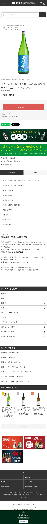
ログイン (3, 481)
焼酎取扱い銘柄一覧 (8, 357)
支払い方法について (20, 492)
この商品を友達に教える (10, 158)
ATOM (25, 497)
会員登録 (27, 477)
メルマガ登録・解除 (37, 494)
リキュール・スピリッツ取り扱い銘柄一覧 (16, 372)
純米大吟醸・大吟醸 (18, 25)
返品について (6, 114)
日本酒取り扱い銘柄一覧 (10, 353)
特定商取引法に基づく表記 (10, 116)
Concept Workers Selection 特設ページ (15, 381)
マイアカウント (5, 477)
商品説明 (12, 172)
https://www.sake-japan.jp (26, 509)
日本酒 (10, 25)
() (44, 4)
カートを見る (28, 481)
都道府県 (10, 29)
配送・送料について (32, 492)
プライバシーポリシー (24, 494)
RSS (21, 497)
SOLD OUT (23, 107)
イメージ (35, 172)
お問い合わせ (5, 486)
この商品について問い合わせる (12, 161)
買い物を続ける (7, 164)
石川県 (16, 29)
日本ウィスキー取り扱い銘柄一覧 (13, 367)
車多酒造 (15, 27)
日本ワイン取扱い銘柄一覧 (10, 362)
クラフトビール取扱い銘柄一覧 (12, 376)
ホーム (5, 25)
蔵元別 (10, 27)
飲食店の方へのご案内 (31, 486)
